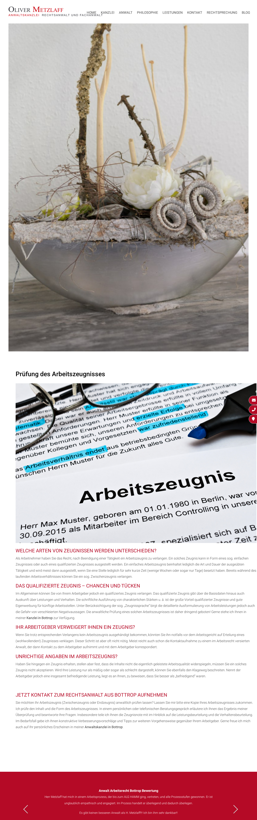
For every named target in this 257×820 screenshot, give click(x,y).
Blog (246, 12)
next (234, 809)
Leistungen (173, 12)
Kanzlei (107, 12)
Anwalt (125, 12)
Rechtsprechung (222, 12)
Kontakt (194, 12)
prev (27, 809)
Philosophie (147, 12)
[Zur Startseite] (55, 15)
